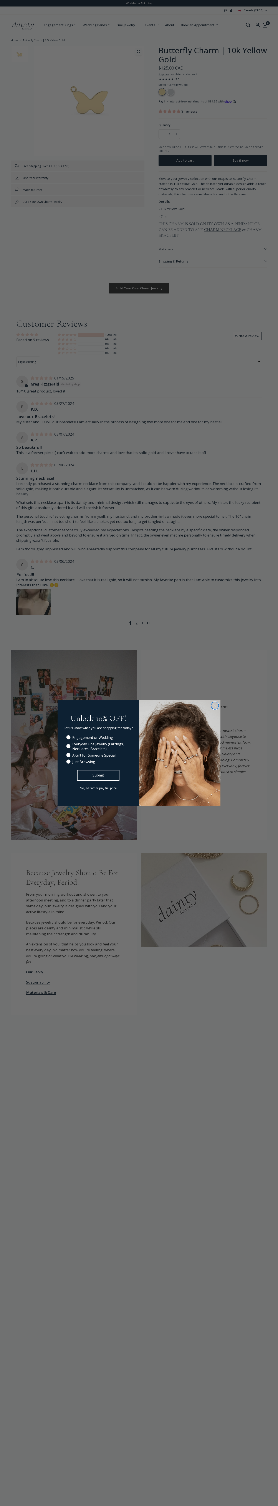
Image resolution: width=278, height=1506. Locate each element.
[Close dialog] (215, 705)
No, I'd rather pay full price (98, 788)
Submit (98, 775)
